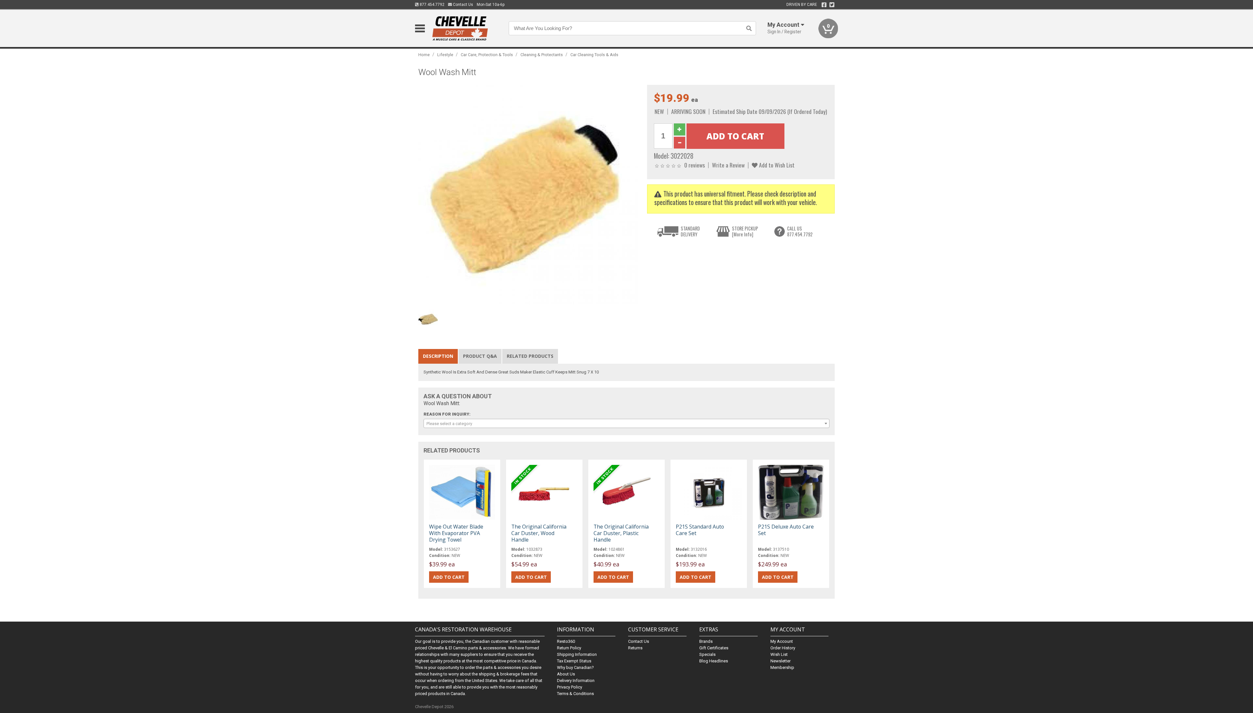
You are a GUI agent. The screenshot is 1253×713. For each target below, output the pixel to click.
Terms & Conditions (575, 693)
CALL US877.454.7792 (799, 231)
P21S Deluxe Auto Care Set (786, 530)
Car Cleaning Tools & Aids (594, 54)
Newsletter (780, 660)
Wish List (779, 654)
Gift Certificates (713, 647)
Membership (782, 667)
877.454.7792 (431, 4)
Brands (706, 641)
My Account (781, 641)
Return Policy (569, 647)
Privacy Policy (569, 687)
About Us (566, 674)
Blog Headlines (713, 660)
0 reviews (694, 165)
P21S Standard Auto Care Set (700, 530)
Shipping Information (577, 654)
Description (438, 356)
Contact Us (462, 4)
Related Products (530, 356)
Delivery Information (576, 680)
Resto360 (566, 641)
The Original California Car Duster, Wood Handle (538, 533)
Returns (635, 647)
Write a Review (728, 165)
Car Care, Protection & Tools (487, 54)
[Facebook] (824, 5)
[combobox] (626, 423)
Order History (782, 647)
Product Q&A (480, 356)
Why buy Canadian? (575, 667)
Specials (707, 654)
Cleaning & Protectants (541, 54)
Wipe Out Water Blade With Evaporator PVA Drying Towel (456, 533)
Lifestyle (445, 54)
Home (424, 54)
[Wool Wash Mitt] (529, 195)
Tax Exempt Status (574, 660)
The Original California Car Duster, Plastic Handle (621, 533)
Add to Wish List (776, 165)
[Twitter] (831, 5)
